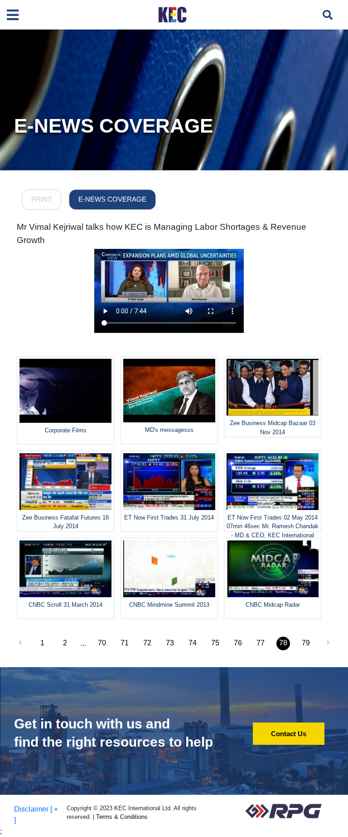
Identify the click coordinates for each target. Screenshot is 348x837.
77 (260, 643)
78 (283, 643)
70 (102, 643)
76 (238, 643)
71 (125, 643)
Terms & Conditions (122, 816)
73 (170, 643)
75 (215, 643)
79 (306, 643)
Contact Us (288, 734)
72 (147, 643)
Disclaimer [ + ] (36, 814)
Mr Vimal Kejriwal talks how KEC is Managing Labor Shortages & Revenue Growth (161, 233)
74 (192, 643)
